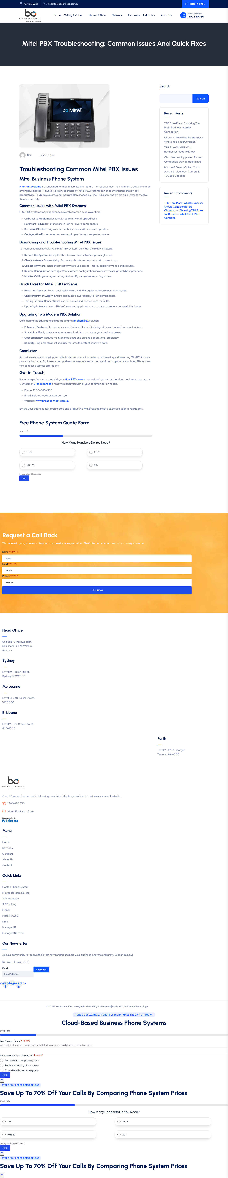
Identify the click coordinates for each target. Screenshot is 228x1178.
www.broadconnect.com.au (52, 400)
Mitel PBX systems (30, 186)
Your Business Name (15, 1041)
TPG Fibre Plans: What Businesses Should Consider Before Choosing (183, 206)
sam (29, 155)
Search (164, 86)
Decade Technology (137, 1006)
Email (9, 563)
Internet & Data (97, 15)
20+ (96, 465)
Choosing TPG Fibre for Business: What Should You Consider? (183, 139)
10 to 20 (30, 465)
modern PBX (81, 320)
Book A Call (197, 3)
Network (117, 15)
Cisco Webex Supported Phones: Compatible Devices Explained (183, 159)
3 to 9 (96, 452)
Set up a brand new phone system (22, 1060)
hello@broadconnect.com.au (63, 3)
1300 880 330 (196, 16)
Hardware (134, 15)
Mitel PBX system (75, 379)
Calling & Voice (73, 15)
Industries (149, 15)
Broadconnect (42, 383)
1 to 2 (29, 452)
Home (57, 15)
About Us (166, 15)
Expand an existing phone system (22, 1070)
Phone (10, 575)
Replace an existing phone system (22, 1065)
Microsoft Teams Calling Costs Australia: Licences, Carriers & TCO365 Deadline (182, 171)
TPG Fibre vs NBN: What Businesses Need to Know (179, 149)
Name (10, 551)
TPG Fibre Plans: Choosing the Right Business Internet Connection (182, 127)
